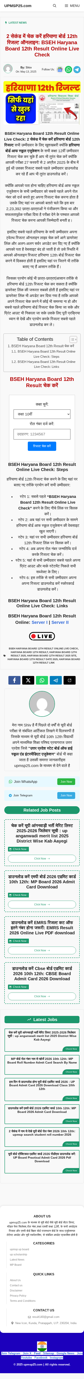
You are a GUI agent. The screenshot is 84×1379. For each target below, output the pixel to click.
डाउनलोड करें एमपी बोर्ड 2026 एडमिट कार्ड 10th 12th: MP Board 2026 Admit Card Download (42, 881)
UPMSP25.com (17, 6)
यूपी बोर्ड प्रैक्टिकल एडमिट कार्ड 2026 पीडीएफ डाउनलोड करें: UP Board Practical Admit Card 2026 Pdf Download (42, 1157)
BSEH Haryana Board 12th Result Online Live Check (43, 648)
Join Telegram (10, 1353)
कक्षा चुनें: (42, 404)
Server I (40, 622)
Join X (27, 1353)
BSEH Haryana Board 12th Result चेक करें (42, 346)
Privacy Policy (18, 1295)
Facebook (40, 1357)
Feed (37, 1353)
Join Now (66, 781)
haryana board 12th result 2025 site (51, 655)
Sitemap (48, 1353)
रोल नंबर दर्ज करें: (42, 424)
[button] (55, 6)
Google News (65, 1353)
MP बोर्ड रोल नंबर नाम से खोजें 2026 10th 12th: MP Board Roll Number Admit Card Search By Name (42, 1060)
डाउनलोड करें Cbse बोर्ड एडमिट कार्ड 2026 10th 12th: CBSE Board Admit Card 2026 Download (42, 973)
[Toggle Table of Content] (71, 339)
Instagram (56, 1357)
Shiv (29, 67)
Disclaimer (16, 1290)
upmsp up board (19, 1249)
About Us (15, 1280)
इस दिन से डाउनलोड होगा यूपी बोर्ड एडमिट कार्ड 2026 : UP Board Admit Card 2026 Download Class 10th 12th (42, 1085)
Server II (60, 622)
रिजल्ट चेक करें (42, 446)
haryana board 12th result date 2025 (33, 659)
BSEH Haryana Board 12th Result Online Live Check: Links (46, 364)
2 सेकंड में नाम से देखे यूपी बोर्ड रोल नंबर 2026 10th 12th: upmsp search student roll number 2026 (42, 1133)
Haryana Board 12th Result (29, 652)
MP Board (16, 1264)
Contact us (16, 1285)
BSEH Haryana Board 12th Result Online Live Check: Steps (46, 354)
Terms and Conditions (23, 1300)
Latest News (18, 22)
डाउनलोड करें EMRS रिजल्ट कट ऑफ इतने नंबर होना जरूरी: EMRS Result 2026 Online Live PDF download (42, 927)
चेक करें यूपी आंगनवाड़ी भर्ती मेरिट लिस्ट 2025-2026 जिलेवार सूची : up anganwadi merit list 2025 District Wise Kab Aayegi (42, 833)
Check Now (71, 1049)
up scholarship (18, 1254)
